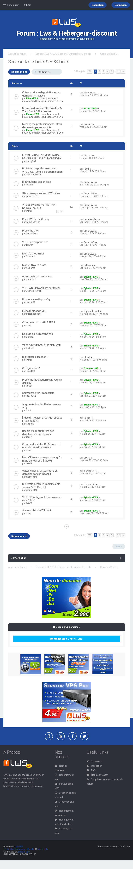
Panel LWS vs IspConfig (35, 219)
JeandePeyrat (33, 291)
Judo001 (30, 302)
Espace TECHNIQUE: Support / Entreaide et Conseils (63, 53)
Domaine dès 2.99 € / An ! (66, 639)
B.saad (29, 336)
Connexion (96, 761)
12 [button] (118, 71)
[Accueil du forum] (66, 23)
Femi (86, 168)
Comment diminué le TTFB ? (38, 322)
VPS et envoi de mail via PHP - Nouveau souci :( (39, 206)
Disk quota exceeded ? (35, 356)
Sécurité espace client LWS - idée (41, 193)
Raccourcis (13, 5)
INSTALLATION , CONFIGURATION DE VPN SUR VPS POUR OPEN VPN (41, 157)
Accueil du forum (17, 53)
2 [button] (99, 71)
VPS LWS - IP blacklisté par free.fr (41, 288)
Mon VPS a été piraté (34, 265)
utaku (29, 325)
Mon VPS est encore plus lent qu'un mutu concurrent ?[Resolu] (42, 459)
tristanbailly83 (33, 174)
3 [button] (103, 71)
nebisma (30, 268)
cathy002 (31, 161)
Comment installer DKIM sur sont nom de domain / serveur (41, 446)
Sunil (28, 410)
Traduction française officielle (19, 849)
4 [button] (107, 71)
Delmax (87, 155)
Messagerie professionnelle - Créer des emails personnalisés (42, 125)
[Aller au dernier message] (95, 92)
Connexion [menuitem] (121, 5)
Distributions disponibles (36, 181)
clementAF (31, 476)
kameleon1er (33, 196)
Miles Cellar (43, 849)
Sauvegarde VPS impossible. (38, 392)
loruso (29, 385)
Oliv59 (29, 211)
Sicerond (30, 256)
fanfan (29, 245)
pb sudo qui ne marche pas (37, 333)
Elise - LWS (32, 98)
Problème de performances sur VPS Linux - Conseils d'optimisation (42, 170)
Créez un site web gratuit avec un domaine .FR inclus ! (41, 94)
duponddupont (33, 314)
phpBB (19, 846)
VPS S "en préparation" (35, 242)
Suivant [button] (123, 72)
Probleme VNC (30, 230)
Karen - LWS (32, 114)
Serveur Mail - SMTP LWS (36, 510)
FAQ (93, 770)
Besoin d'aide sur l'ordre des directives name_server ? (38, 432)
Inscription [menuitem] (97, 5)
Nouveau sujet (19, 71)
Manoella (88, 92)
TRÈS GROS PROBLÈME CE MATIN (41, 345)
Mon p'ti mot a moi (33, 253)
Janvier (87, 124)
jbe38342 (31, 395)
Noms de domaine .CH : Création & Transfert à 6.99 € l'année (42, 110)
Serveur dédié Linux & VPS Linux (110, 53)
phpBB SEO (24, 851)
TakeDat (30, 371)
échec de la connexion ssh (37, 276)
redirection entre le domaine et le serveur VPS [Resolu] (41, 485)
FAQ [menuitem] (28, 5)
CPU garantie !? (31, 368)
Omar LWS (89, 182)
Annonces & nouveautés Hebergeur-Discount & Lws (42, 99)
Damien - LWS (91, 368)
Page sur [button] (89, 72)
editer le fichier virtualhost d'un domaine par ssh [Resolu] (40, 472)
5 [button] (111, 71)
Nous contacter (99, 774)
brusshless (32, 233)
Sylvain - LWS (91, 276)
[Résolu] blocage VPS (34, 311)
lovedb (29, 184)
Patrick (30, 348)
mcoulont (31, 279)
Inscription (96, 765)
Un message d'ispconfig (36, 299)
